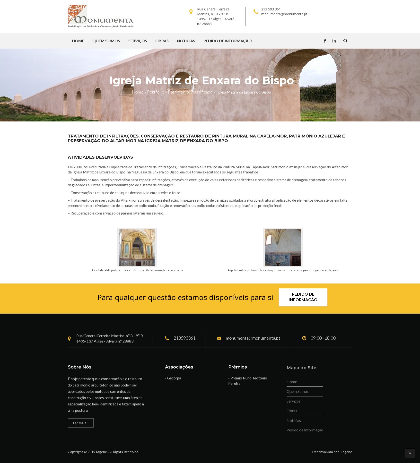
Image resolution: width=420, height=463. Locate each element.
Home (78, 40)
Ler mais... (80, 423)
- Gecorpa (173, 378)
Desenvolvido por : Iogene (332, 452)
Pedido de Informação (227, 40)
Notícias (186, 40)
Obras (162, 40)
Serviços (137, 40)
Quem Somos (106, 40)
